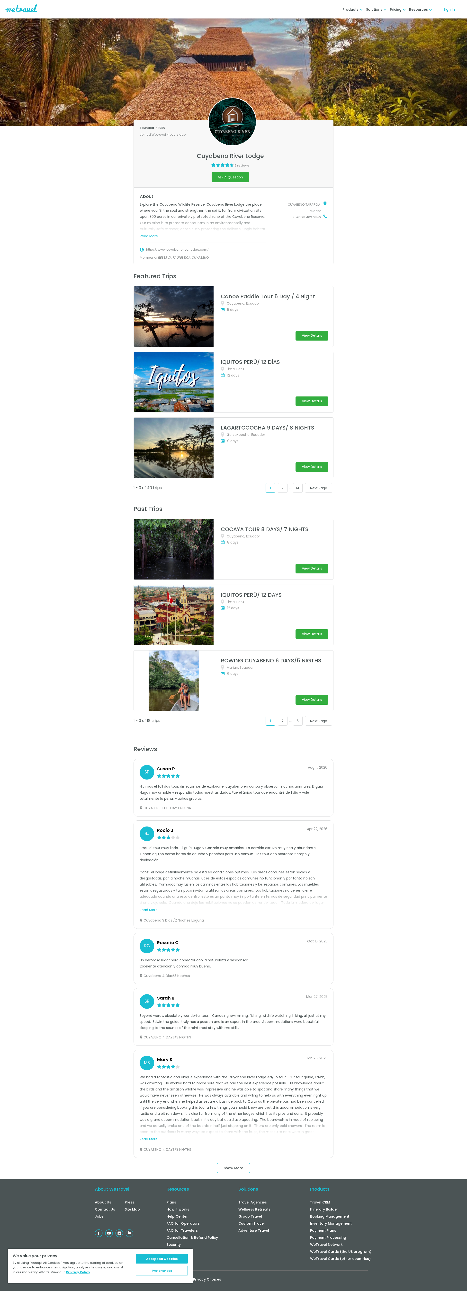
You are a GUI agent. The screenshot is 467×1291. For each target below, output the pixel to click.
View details (312, 335)
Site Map (132, 1209)
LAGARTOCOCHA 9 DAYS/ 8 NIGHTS (267, 427)
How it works (178, 1209)
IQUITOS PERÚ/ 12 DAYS (251, 595)
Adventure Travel (253, 1230)
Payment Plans (323, 1230)
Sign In (449, 9)
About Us (103, 1202)
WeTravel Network (326, 1244)
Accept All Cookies (162, 1258)
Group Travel (250, 1216)
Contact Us (105, 1209)
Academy (175, 1258)
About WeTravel (112, 1189)
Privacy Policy (78, 1272)
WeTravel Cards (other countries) (340, 1258)
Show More (233, 1168)
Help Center (177, 1216)
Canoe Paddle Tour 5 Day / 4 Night (268, 296)
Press (129, 1202)
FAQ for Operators (183, 1223)
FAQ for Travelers (182, 1230)
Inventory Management (331, 1223)
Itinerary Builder (324, 1209)
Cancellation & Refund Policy (192, 1237)
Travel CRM (320, 1202)
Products (320, 1189)
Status (172, 1251)
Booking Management (329, 1216)
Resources (178, 1189)
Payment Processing (328, 1237)
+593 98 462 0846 (307, 217)
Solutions (248, 1189)
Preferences (162, 1270)
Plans (171, 1202)
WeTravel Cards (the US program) (340, 1251)
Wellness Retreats (254, 1209)
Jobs (99, 1216)
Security (174, 1244)
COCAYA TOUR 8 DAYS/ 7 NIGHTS (264, 529)
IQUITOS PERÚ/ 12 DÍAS (250, 362)
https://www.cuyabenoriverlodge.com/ (177, 249)
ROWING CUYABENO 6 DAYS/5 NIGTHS (271, 660)
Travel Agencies (252, 1202)
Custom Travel (251, 1223)
